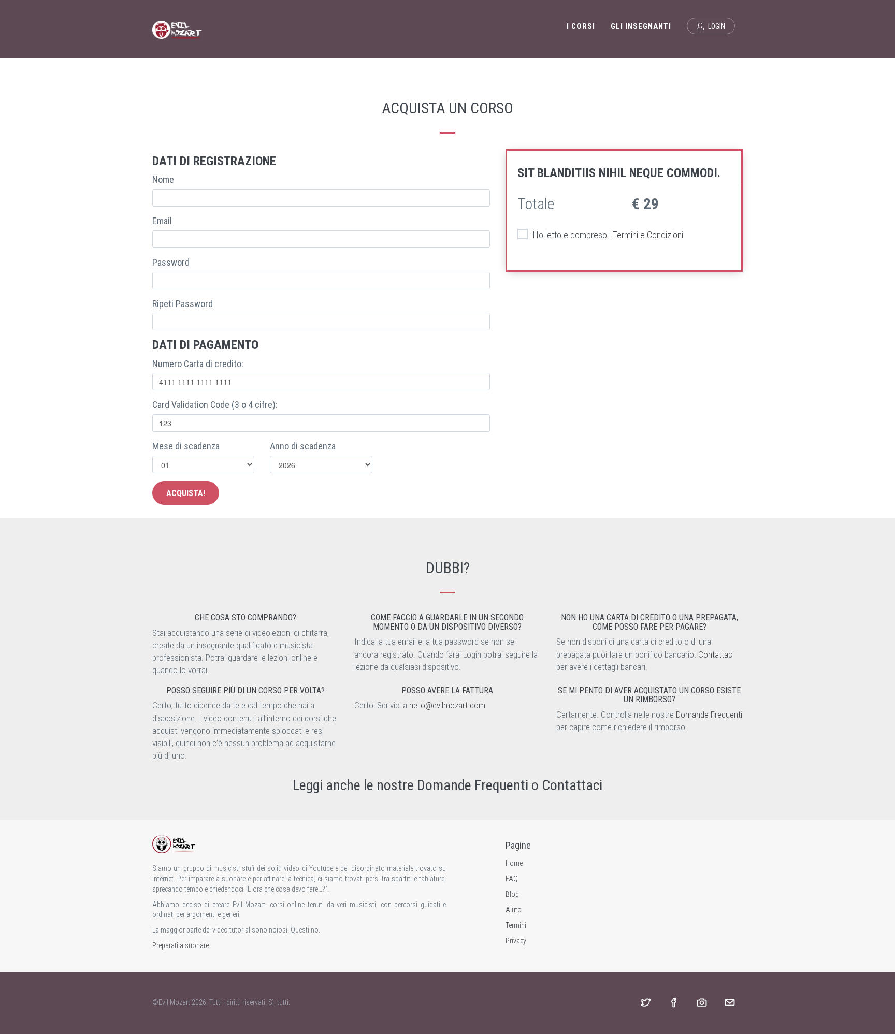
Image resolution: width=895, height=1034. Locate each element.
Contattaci (716, 654)
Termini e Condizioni (648, 234)
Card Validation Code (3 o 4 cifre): (215, 404)
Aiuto (514, 910)
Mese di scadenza (186, 446)
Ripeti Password (182, 303)
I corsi (581, 26)
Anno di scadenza (303, 446)
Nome (163, 179)
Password (171, 262)
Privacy (516, 941)
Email (162, 220)
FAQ (512, 879)
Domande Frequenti (709, 714)
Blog (512, 894)
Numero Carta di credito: (197, 363)
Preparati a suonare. (181, 945)
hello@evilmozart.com (447, 705)
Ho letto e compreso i (608, 234)
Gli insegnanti (641, 26)
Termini (516, 925)
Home (514, 863)
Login (715, 26)
